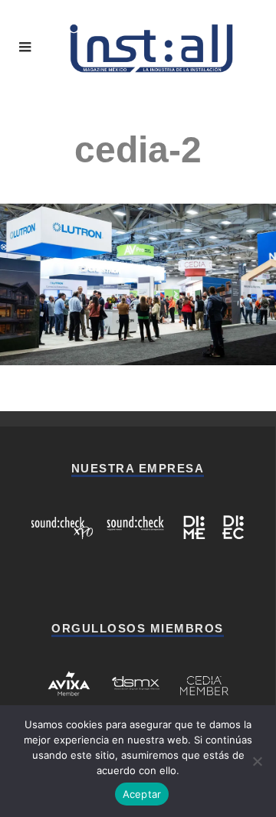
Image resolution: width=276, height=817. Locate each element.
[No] (256, 761)
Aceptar (142, 794)
